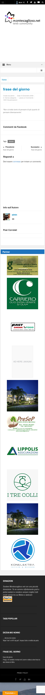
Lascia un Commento (26, 98)
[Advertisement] (22, 42)
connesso (17, 161)
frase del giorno (8, 148)
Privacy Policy (22, 673)
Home (4, 79)
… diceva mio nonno (9, 638)
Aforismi (11, 141)
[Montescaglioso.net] (22, 17)
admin (14, 214)
